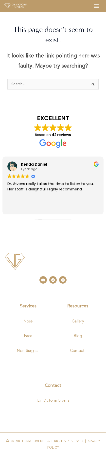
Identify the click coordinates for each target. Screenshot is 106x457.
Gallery (78, 321)
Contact (78, 351)
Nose (28, 321)
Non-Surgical (28, 351)
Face (28, 336)
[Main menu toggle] (96, 6)
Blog (78, 336)
